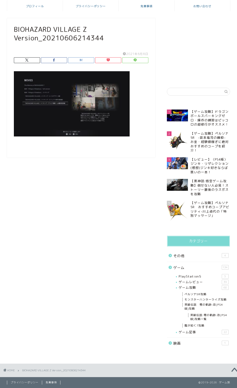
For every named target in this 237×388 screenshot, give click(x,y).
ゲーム (200, 267)
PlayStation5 (202, 276)
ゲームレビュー (203, 282)
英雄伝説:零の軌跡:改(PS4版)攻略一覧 (208, 317)
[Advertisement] (198, 47)
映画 (199, 343)
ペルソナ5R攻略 (195, 294)
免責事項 (146, 6)
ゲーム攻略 (203, 287)
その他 (199, 255)
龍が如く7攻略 (194, 325)
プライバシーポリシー (91, 6)
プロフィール (35, 6)
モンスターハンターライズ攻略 (205, 299)
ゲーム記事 (203, 332)
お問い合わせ (202, 6)
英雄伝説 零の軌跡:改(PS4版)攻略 (203, 306)
